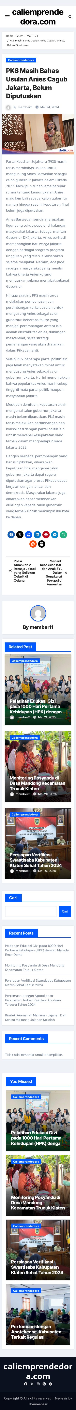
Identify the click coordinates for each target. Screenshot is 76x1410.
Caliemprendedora (21, 60)
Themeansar (37, 1404)
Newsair (61, 1398)
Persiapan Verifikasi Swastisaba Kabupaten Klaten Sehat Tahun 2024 (36, 860)
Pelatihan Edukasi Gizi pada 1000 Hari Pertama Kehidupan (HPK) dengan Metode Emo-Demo (36, 709)
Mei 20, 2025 (47, 794)
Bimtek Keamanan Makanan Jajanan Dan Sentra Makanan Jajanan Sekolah (35, 1017)
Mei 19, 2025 (47, 871)
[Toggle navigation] (7, 16)
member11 (25, 107)
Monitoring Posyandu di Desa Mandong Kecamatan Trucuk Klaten (37, 783)
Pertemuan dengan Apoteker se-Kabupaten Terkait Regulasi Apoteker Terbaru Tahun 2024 (33, 1000)
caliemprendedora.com (38, 16)
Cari (13, 897)
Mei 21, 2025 (47, 717)
